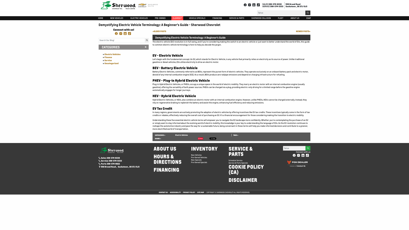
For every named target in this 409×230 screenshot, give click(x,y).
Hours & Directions (167, 159)
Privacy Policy (189, 192)
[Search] (307, 13)
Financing (166, 169)
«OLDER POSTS (159, 31)
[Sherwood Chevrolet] (118, 5)
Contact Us (163, 192)
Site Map (200, 192)
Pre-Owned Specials (199, 162)
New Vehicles (196, 155)
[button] (100, 18)
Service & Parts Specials (238, 163)
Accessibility (175, 192)
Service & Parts (241, 151)
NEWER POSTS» (303, 31)
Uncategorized (111, 63)
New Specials (196, 160)
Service (108, 60)
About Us (165, 148)
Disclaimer (243, 180)
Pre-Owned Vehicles (199, 157)
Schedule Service (235, 160)
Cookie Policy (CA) (246, 169)
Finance (108, 57)
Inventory (204, 148)
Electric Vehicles (112, 54)
